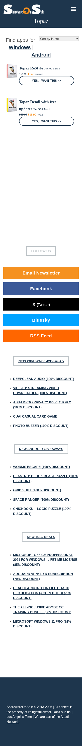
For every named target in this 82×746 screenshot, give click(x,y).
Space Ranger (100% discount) (41, 499)
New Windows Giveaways (41, 361)
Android (41, 55)
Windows (20, 47)
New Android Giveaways (41, 449)
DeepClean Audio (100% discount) (43, 379)
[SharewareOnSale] (24, 8)
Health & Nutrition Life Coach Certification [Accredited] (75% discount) (42, 593)
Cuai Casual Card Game (35, 416)
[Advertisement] (41, 192)
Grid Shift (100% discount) (37, 490)
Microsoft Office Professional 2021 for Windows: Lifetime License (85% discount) (45, 559)
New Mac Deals (41, 537)
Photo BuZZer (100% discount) (40, 426)
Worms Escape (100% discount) (41, 467)
